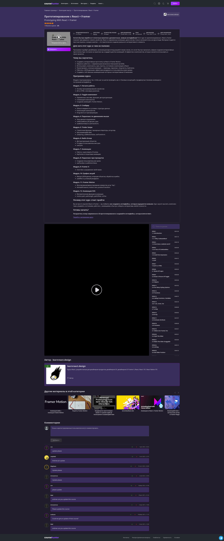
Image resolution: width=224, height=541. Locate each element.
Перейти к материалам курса (83, 217)
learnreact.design (76, 366)
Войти (175, 3)
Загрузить (53, 49)
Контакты (126, 537)
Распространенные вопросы (141, 537)
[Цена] (168, 3)
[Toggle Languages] (159, 3)
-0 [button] (136, 447)
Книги (100, 3)
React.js (95, 34)
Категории (64, 3)
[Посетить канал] (221, 538)
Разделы (93, 3)
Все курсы (84, 3)
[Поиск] (154, 3)
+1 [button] (131, 505)
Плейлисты (156, 537)
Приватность (167, 537)
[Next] (178, 392)
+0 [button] (132, 447)
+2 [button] (132, 524)
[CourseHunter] (51, 3)
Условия (177, 537)
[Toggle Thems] (163, 3)
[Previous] (175, 392)
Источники (74, 3)
